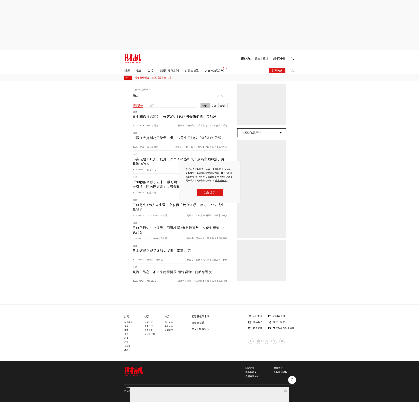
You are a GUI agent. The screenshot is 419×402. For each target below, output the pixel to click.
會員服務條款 (280, 372)
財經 (127, 70)
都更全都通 (192, 70)
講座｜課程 (261, 58)
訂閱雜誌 (277, 70)
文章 (214, 105)
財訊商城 (246, 58)
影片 (223, 105)
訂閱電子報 (279, 58)
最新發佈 (138, 105)
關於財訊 (250, 367)
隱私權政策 (221, 180)
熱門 (152, 105)
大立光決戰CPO (200, 328)
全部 (205, 105)
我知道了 (209, 192)
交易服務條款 (252, 376)
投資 (139, 70)
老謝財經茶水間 (169, 70)
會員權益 (278, 367)
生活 (150, 70)
